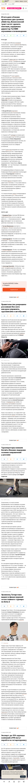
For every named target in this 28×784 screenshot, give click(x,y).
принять (23, 776)
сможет (14, 414)
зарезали (7, 98)
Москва (10, 4)
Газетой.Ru (16, 758)
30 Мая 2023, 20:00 (5, 14)
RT (16, 470)
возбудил (13, 135)
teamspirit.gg (6, 643)
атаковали (18, 43)
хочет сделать (15, 76)
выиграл (24, 693)
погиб (13, 172)
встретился (14, 111)
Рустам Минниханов (7, 226)
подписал (22, 333)
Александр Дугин (7, 238)
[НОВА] (14, 8)
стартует (14, 193)
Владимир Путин (6, 215)
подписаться (14, 289)
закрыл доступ (13, 59)
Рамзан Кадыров (7, 249)
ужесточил (9, 149)
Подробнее (21, 774)
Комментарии (14, 297)
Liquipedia (21, 619)
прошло (10, 181)
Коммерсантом (11, 402)
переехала (4, 712)
